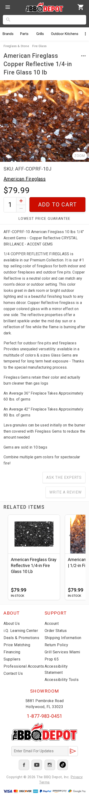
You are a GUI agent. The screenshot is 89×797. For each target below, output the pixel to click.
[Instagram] (50, 765)
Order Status (56, 630)
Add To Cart (57, 204)
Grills (40, 34)
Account (52, 623)
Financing (12, 652)
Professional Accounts (24, 666)
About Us (12, 623)
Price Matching (17, 645)
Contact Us (13, 673)
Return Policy (56, 645)
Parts (24, 34)
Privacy (77, 777)
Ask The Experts (64, 477)
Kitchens (64, 34)
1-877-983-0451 (44, 716)
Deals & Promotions (21, 638)
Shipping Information (63, 638)
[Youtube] (37, 765)
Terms (44, 782)
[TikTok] (62, 765)
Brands (8, 34)
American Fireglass (25, 179)
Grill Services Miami (62, 652)
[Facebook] (24, 765)
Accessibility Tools (62, 679)
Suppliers (12, 659)
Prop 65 (52, 659)
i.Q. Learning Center (21, 630)
